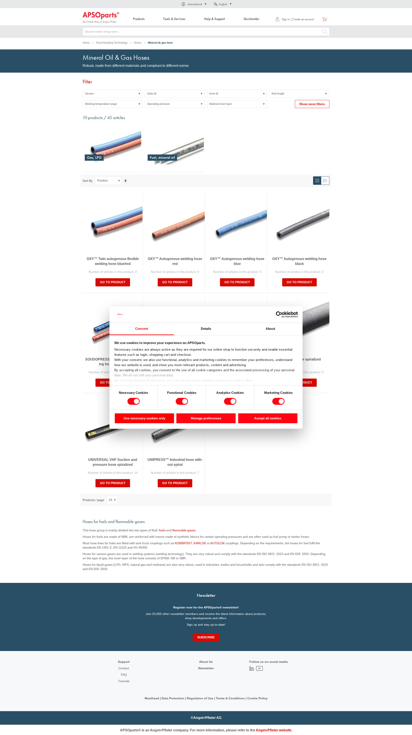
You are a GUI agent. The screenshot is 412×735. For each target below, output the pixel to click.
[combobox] (206, 32)
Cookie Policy (257, 698)
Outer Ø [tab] (151, 93)
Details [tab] (206, 328)
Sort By (87, 180)
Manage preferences (206, 418)
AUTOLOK (217, 543)
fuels (162, 530)
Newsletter (206, 668)
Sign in (286, 19)
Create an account (303, 19)
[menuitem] (139, 19)
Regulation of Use (200, 698)
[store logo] (101, 17)
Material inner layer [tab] (220, 103)
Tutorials (124, 681)
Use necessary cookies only (144, 418)
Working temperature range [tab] (101, 103)
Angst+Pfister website (273, 730)
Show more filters (312, 104)
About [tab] (270, 328)
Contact (123, 668)
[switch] (182, 401)
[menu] (197, 19)
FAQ (124, 674)
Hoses (137, 42)
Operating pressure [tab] (158, 103)
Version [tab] (89, 93)
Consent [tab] (141, 328)
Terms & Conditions (230, 698)
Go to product (113, 282)
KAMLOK (200, 543)
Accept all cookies (267, 418)
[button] (193, 4)
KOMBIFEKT (183, 543)
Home (86, 42)
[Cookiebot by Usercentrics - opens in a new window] (279, 314)
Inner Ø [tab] (213, 93)
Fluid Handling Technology (111, 42)
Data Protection (173, 698)
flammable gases (183, 530)
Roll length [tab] (278, 93)
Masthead (152, 698)
